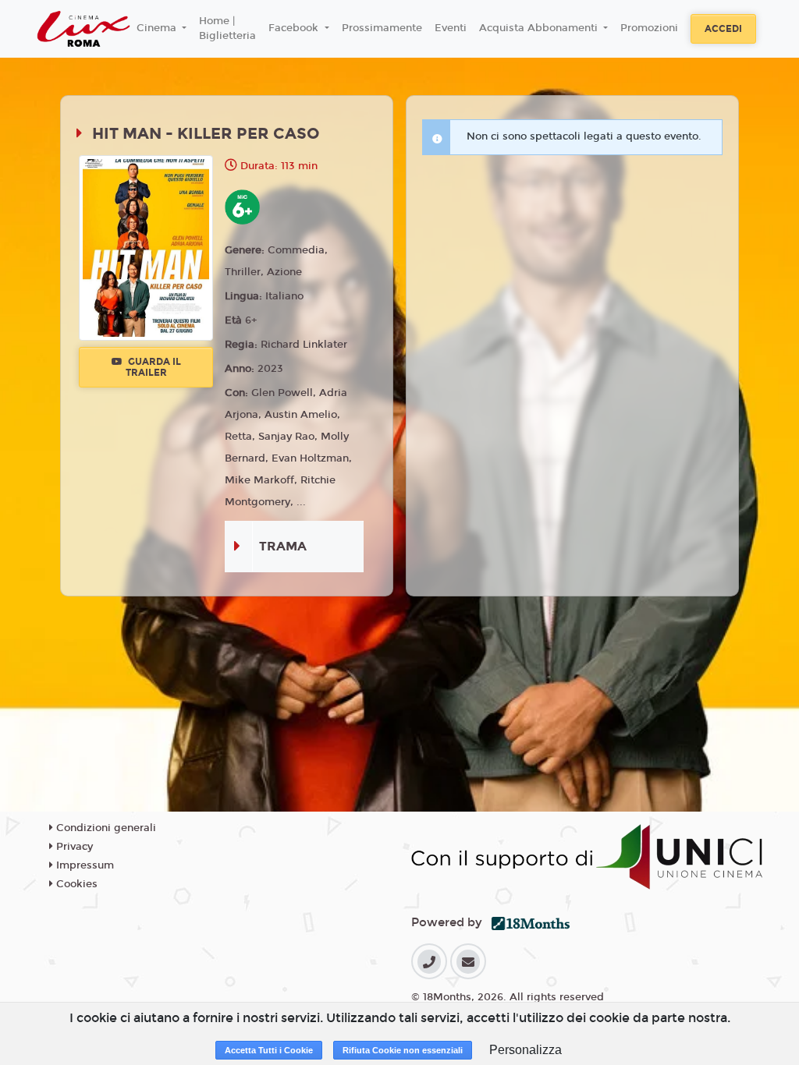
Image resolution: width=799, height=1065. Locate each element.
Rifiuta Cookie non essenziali (403, 1050)
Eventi (451, 28)
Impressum (83, 865)
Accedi (723, 28)
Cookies (75, 884)
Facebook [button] (294, 28)
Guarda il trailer (153, 367)
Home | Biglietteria (227, 29)
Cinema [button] (158, 28)
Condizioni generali (104, 828)
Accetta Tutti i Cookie (269, 1050)
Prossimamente (382, 28)
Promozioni (649, 28)
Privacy (73, 846)
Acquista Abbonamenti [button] (540, 28)
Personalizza (525, 1049)
